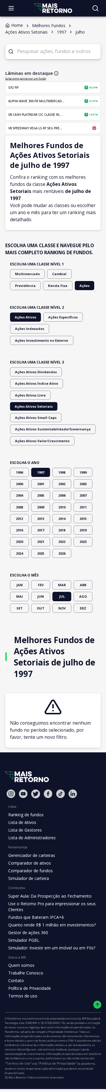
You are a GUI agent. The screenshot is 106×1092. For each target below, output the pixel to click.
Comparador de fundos (30, 870)
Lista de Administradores (32, 837)
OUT (40, 608)
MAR (62, 585)
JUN (40, 596)
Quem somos (21, 965)
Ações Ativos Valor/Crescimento (42, 441)
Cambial (59, 274)
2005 (40, 495)
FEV (41, 585)
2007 (83, 495)
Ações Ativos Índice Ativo (36, 383)
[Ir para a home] (53, 8)
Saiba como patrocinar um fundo (25, 78)
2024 (19, 553)
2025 (40, 553)
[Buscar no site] (95, 8)
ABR (83, 585)
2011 (83, 507)
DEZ (83, 608)
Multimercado (27, 274)
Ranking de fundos (26, 814)
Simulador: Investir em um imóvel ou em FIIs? (51, 948)
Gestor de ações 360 (28, 932)
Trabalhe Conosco (25, 973)
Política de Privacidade (29, 988)
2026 (61, 553)
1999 (83, 472)
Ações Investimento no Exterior (41, 340)
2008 (19, 507)
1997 (40, 472)
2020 (19, 541)
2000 (19, 484)
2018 (61, 530)
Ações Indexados (29, 328)
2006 (61, 495)
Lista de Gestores (25, 830)
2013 (40, 518)
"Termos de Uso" (18, 1063)
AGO (83, 596)
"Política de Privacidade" (57, 1063)
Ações (85, 285)
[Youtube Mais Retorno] (23, 793)
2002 (61, 484)
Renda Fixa (57, 285)
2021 (40, 541)
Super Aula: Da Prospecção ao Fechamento (50, 896)
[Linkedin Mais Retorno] (72, 793)
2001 (40, 484)
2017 (40, 530)
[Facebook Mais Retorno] (48, 793)
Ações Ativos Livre (30, 395)
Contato (16, 980)
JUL (62, 596)
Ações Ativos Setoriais (34, 406)
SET (19, 608)
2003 (83, 484)
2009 (40, 507)
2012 (19, 518)
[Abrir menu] (11, 8)
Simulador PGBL (23, 940)
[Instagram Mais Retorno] (10, 793)
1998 (61, 472)
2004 (19, 495)
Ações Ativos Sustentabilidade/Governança (53, 429)
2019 (83, 530)
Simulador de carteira (28, 878)
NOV (62, 608)
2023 (83, 541)
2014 (61, 518)
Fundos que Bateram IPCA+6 (36, 917)
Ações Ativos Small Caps (36, 417)
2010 (61, 507)
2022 (61, 541)
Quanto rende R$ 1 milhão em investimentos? (52, 925)
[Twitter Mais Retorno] (35, 793)
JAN (19, 585)
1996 (19, 472)
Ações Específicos (63, 317)
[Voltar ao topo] (97, 1005)
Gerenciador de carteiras (31, 855)
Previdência (25, 285)
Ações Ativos (25, 317)
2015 (83, 518)
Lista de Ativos (22, 822)
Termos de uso (22, 996)
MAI (19, 596)
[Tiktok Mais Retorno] (60, 793)
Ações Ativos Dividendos (36, 372)
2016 (19, 530)
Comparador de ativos (29, 863)
